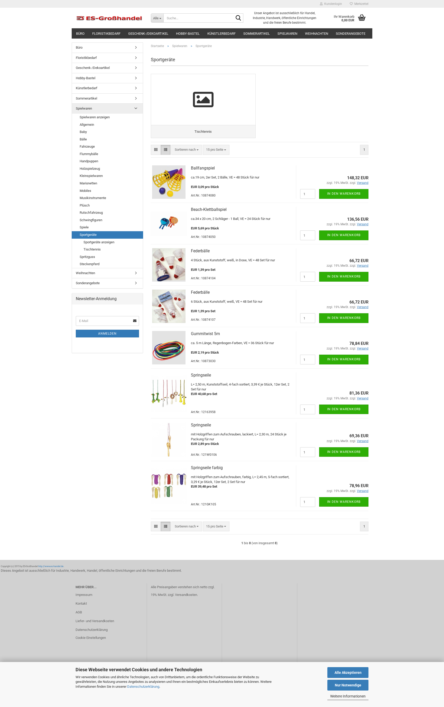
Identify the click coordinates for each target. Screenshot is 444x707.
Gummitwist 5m (205, 333)
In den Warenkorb (343, 193)
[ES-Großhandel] (109, 18)
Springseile (201, 375)
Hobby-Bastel (188, 33)
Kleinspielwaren (91, 176)
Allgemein (87, 125)
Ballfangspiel (203, 168)
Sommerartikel (256, 33)
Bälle (83, 139)
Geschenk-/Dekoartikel (148, 33)
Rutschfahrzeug (91, 212)
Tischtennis (92, 249)
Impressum (84, 595)
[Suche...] (238, 18)
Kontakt (81, 603)
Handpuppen (89, 161)
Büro (80, 33)
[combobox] (186, 150)
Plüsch (85, 205)
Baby (83, 132)
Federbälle (200, 250)
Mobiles (85, 191)
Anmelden (107, 333)
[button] (156, 150)
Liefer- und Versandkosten (95, 621)
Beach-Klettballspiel (209, 209)
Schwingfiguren (91, 220)
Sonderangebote (350, 33)
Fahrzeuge (87, 146)
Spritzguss (87, 257)
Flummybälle (89, 154)
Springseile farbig (207, 467)
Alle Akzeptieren (348, 672)
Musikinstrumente (93, 198)
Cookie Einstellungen (91, 638)
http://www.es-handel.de (50, 566)
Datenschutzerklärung (143, 686)
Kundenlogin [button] (332, 4)
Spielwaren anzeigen (95, 117)
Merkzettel (360, 4)
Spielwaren (287, 33)
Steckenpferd (89, 264)
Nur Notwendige (348, 685)
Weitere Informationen (348, 696)
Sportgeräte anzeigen (99, 242)
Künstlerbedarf (221, 33)
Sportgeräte (88, 235)
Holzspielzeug (90, 169)
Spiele (84, 227)
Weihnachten (316, 33)
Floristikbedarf (106, 33)
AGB (79, 612)
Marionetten (88, 183)
